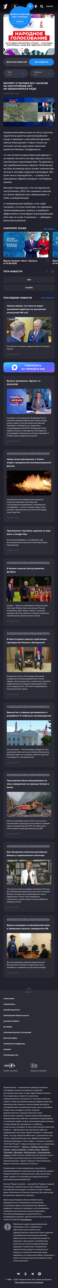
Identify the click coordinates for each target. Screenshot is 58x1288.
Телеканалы (26, 1219)
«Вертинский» (30, 1152)
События (7, 1049)
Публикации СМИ (10, 1055)
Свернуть (29, 992)
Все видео (7, 1027)
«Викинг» (45, 1149)
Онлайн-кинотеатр (11, 1010)
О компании (8, 999)
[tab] (16, 62)
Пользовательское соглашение (17, 1032)
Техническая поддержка (14, 1044)
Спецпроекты (9, 1004)
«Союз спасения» (18, 1149)
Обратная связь (10, 1038)
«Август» (25, 1147)
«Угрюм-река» (33, 1149)
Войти (49, 6)
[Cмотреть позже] (46, 262)
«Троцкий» (8, 1152)
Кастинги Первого (11, 1021)
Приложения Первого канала (16, 1015)
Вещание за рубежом (39, 1071)
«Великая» (18, 1152)
